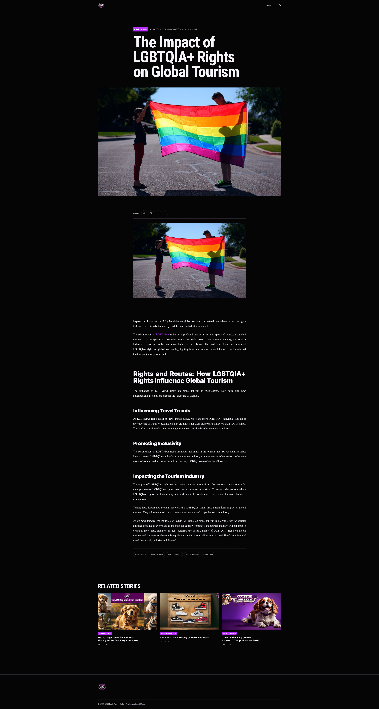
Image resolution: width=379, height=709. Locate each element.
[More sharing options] (165, 213)
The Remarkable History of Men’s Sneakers (184, 637)
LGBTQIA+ (162, 334)
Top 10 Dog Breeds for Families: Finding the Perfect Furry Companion (118, 639)
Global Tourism (141, 554)
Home (268, 5)
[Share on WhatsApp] (151, 213)
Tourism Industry (192, 554)
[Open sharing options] (144, 213)
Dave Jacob (140, 29)
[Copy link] (158, 213)
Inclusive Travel (157, 554)
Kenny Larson (105, 633)
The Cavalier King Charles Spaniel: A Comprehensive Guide (240, 639)
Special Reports (168, 633)
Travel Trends (208, 554)
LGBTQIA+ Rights (174, 554)
